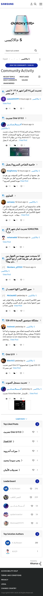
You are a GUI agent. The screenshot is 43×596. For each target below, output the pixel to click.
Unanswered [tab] (8, 83)
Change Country (8, 588)
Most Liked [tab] (24, 77)
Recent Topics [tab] (9, 77)
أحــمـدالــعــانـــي (14, 124)
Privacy (4, 580)
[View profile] (3, 99)
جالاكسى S (36, 99)
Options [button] (36, 59)
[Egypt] (7, 4)
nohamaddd (12, 237)
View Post (7, 103)
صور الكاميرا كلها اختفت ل (19, 289)
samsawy (11, 202)
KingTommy (12, 171)
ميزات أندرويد (10, 451)
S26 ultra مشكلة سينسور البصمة (22, 320)
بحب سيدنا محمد (12, 460)
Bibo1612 (11, 361)
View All (21, 424)
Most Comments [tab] (10, 80)
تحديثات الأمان (10, 470)
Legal (3, 584)
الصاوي (9, 195)
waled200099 (13, 99)
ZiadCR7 (7, 441)
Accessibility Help (9, 571)
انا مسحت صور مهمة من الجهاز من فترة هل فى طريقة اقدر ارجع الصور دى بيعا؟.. (23, 259)
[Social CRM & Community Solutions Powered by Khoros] (35, 563)
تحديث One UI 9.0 (15, 118)
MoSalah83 (11, 295)
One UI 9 (10, 354)
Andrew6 (11, 327)
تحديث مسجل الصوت (16, 382)
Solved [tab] (25, 80)
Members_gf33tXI (15, 267)
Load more (20, 419)
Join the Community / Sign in (22, 65)
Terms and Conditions (11, 575)
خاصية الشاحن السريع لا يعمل (20, 164)
